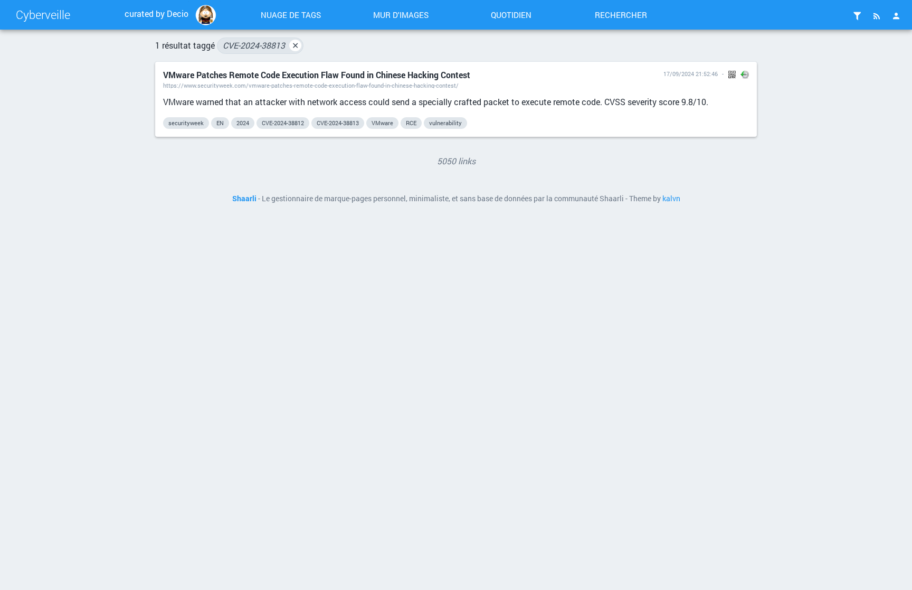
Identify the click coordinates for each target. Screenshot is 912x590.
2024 (242, 123)
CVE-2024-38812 (283, 123)
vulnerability (445, 123)
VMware (382, 123)
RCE (411, 123)
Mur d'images (401, 15)
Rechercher (621, 15)
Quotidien (511, 15)
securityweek (186, 123)
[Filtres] (857, 16)
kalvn (671, 198)
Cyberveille (43, 14)
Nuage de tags (291, 15)
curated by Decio (156, 13)
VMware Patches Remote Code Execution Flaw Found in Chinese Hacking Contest (316, 75)
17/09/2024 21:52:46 (690, 74)
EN (220, 123)
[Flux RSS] (877, 16)
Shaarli (244, 198)
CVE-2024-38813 (261, 45)
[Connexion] (896, 16)
